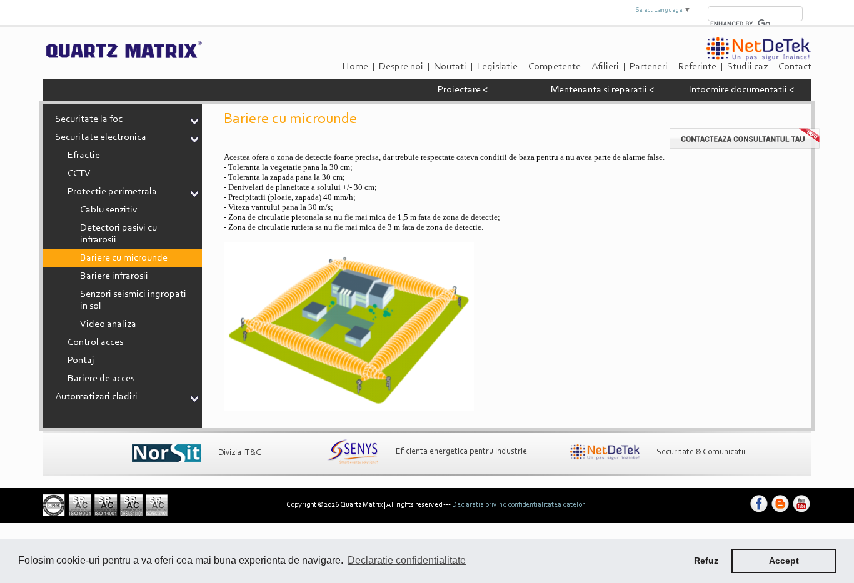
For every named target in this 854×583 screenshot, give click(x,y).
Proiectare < (463, 90)
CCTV (79, 174)
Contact (794, 67)
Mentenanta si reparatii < (602, 90)
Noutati (450, 67)
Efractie (84, 156)
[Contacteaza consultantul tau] (745, 147)
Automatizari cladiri (96, 397)
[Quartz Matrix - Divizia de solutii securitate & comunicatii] (605, 452)
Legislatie (497, 67)
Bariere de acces (101, 379)
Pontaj (81, 361)
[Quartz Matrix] (123, 57)
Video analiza (108, 324)
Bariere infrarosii (114, 276)
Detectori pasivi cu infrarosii (118, 234)
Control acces (95, 342)
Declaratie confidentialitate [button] (407, 560)
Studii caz (747, 67)
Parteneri (649, 67)
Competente (554, 67)
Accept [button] (784, 561)
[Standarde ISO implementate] (105, 514)
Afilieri (605, 67)
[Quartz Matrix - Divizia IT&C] (166, 453)
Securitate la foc (89, 119)
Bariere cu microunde (124, 258)
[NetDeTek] (758, 59)
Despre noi (401, 67)
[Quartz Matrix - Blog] (780, 512)
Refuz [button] (706, 561)
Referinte (697, 67)
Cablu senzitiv (108, 210)
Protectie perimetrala (112, 192)
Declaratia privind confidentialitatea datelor (518, 505)
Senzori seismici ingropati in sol (133, 300)
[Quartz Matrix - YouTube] (801, 512)
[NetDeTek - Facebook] (759, 512)
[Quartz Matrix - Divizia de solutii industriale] (352, 451)
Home (355, 67)
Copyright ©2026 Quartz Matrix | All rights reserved (364, 505)
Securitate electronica (100, 137)
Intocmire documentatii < (741, 90)
